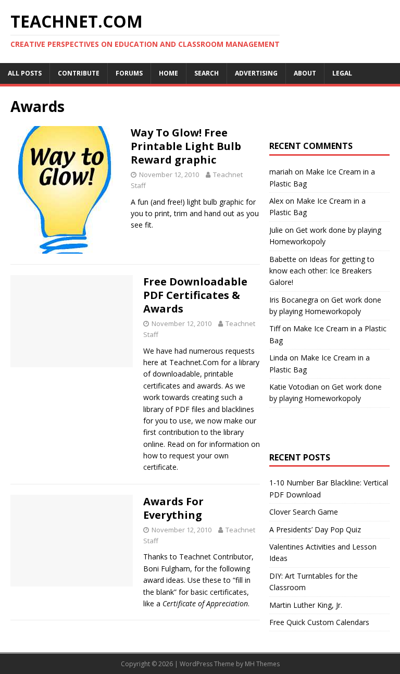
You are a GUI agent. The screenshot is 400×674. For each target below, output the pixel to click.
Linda (278, 358)
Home (168, 73)
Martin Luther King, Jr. (305, 605)
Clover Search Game (303, 512)
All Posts (25, 73)
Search (206, 73)
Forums (129, 73)
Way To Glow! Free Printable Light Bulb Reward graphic (186, 146)
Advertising (256, 73)
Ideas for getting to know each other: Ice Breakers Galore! (321, 271)
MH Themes (262, 663)
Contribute (78, 73)
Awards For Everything (173, 508)
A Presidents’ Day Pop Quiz (315, 529)
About (305, 73)
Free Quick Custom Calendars (319, 622)
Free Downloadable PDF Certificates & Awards (195, 295)
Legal (342, 73)
